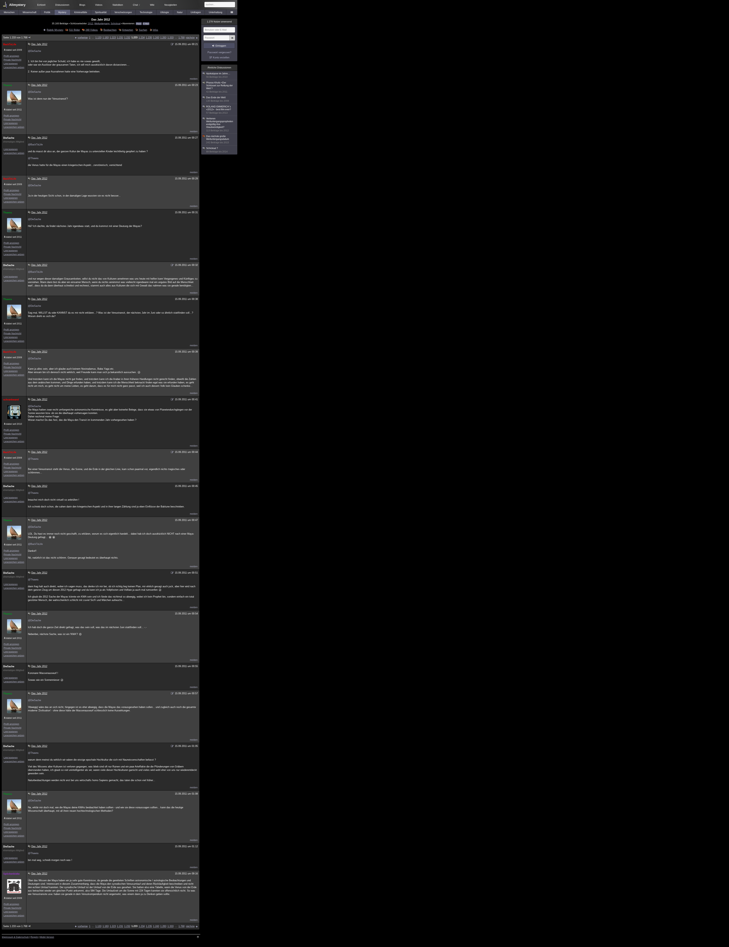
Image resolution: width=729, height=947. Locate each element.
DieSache (8, 137)
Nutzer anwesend (219, 21)
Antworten (127, 30)
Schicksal (116, 23)
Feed (138, 24)
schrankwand (11, 399)
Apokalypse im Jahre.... (218, 75)
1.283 (163, 37)
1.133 (98, 37)
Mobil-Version (47, 937)
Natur (180, 12)
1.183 (106, 37)
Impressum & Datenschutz (15, 937)
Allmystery (17, 5)
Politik (47, 12)
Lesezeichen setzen (14, 67)
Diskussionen (62, 5)
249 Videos (91, 30)
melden (194, 79)
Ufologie (164, 12)
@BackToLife (35, 144)
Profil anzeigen (11, 56)
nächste (190, 37)
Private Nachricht (12, 60)
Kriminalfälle (80, 12)
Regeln (34, 937)
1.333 (170, 37)
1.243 (156, 37)
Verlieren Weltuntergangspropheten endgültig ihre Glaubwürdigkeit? (219, 124)
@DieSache (34, 51)
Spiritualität (101, 12)
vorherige (83, 37)
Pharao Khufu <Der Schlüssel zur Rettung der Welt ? (219, 87)
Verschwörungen (123, 12)
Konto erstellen (221, 57)
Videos (98, 5)
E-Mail (146, 24)
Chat (136, 5)
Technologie (146, 12)
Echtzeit (41, 5)
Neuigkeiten (170, 5)
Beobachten (109, 30)
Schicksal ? (217, 150)
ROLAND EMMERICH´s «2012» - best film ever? (218, 109)
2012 (90, 23)
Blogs (82, 5)
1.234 (142, 37)
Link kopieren (11, 63)
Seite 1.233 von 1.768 (15, 37)
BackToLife (9, 44)
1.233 (134, 37)
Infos (155, 30)
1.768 (181, 37)
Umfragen (196, 12)
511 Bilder (74, 30)
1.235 (149, 37)
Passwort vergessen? (219, 52)
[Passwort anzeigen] (232, 40)
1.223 (113, 37)
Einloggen (220, 45)
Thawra (7, 85)
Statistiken (117, 5)
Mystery (62, 12)
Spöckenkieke (11, 873)
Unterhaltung (215, 12)
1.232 (127, 37)
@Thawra (33, 158)
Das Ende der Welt (217, 99)
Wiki (152, 5)
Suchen (143, 30)
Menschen (9, 12)
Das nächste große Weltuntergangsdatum (217, 139)
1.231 (120, 37)
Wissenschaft (29, 12)
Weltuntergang (102, 23)
